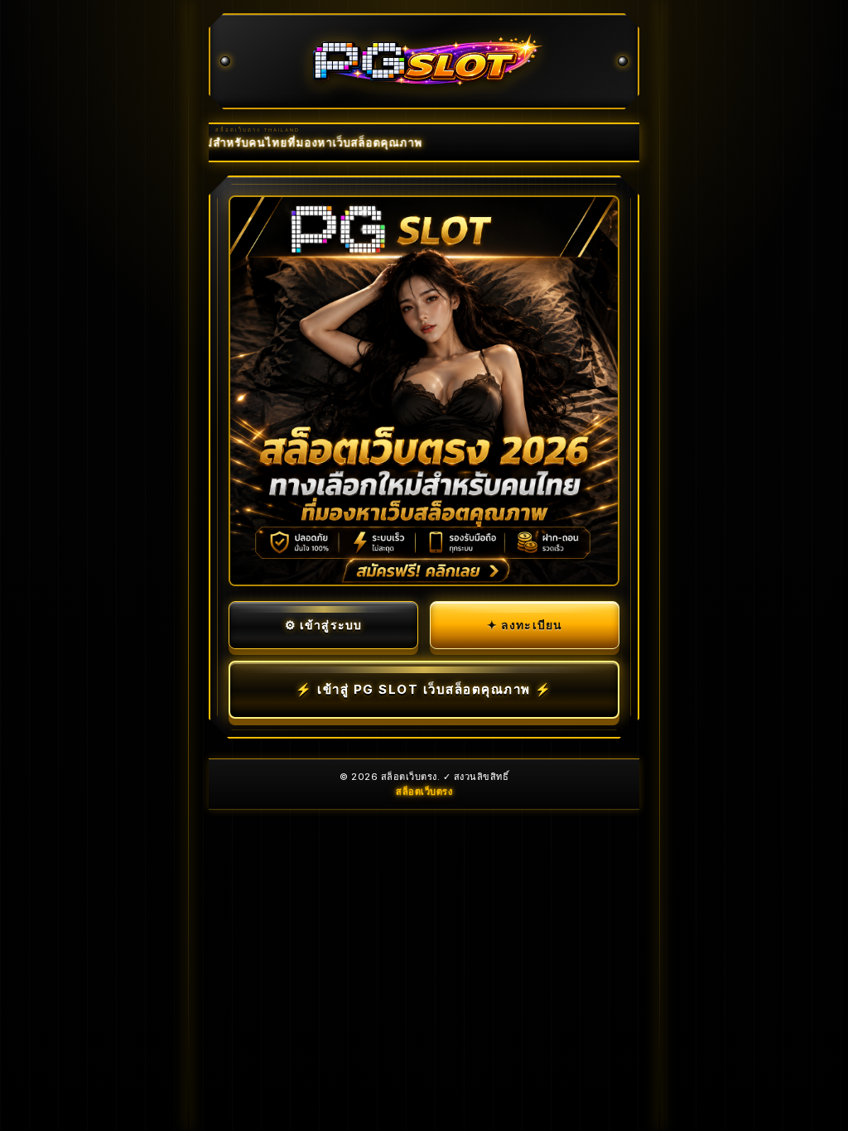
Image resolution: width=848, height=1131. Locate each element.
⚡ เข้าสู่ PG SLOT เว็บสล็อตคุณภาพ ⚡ (424, 689)
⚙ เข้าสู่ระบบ (324, 625)
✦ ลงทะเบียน (525, 625)
